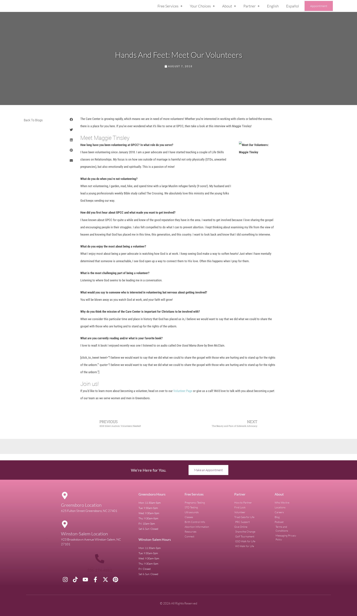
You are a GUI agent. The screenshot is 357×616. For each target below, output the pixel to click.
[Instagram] (65, 579)
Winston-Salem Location (84, 533)
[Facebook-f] (95, 579)
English (273, 6)
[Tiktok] (75, 579)
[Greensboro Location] (64, 495)
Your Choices (200, 6)
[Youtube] (85, 579)
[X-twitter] (105, 579)
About (227, 6)
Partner (249, 6)
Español (292, 6)
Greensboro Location (81, 505)
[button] (71, 119)
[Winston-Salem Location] (64, 524)
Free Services (167, 6)
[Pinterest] (115, 579)
